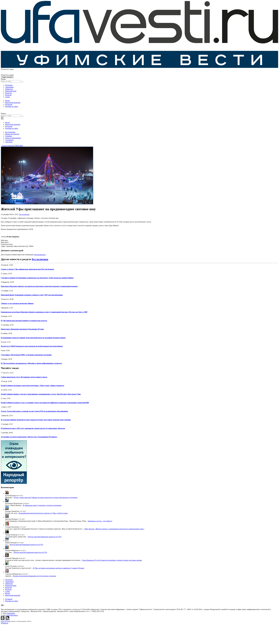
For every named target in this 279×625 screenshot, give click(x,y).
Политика (9, 85)
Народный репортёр (12, 102)
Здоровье (8, 136)
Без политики (10, 132)
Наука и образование (13, 138)
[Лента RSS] (7, 619)
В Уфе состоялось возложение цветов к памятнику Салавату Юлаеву (58, 568)
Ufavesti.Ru (11, 613)
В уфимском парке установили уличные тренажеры (42, 505)
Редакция (8, 104)
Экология (8, 142)
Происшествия (10, 91)
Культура (8, 93)
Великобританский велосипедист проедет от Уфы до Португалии (43, 513)
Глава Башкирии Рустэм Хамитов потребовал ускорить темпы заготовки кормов (112, 560)
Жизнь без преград (12, 134)
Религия (8, 95)
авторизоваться (39, 255)
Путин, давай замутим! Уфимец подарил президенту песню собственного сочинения (45, 497)
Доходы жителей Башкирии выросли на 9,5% (44, 537)
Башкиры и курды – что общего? (100, 521)
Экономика (9, 87)
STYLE (5, 621)
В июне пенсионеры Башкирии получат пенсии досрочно (34, 576)
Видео (7, 101)
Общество (9, 89)
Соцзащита (9, 140)
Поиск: (3, 79)
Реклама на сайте (11, 106)
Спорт (7, 97)
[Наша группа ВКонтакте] (3, 619)
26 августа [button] (5, 69)
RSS (21, 146)
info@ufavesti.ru (12, 615)
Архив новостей (7, 146)
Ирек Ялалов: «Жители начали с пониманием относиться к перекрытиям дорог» (114, 529)
